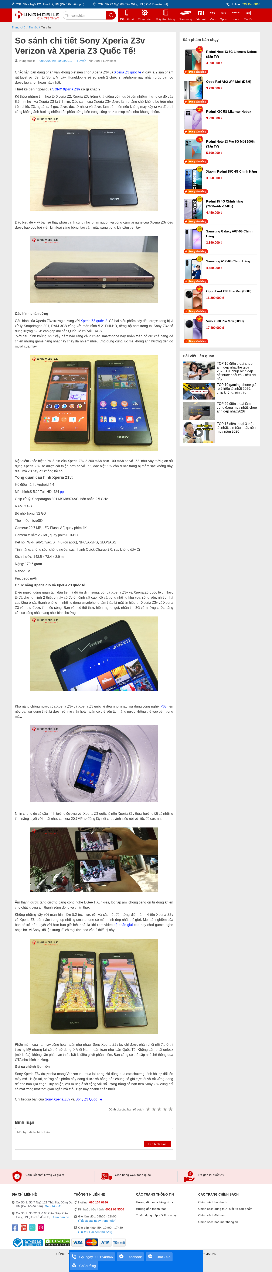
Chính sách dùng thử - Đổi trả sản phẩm (225, 1208)
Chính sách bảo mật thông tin (218, 1222)
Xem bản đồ (53, 1206)
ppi (62, 492)
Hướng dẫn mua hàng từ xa (154, 1202)
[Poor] (153, 1109)
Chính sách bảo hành (212, 1202)
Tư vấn (81, 60)
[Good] (159, 1109)
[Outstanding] (170, 1109)
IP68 (163, 706)
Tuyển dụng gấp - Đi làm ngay (156, 1215)
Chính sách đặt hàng (212, 1215)
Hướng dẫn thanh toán (151, 1208)
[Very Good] (164, 1109)
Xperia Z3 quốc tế (127, 72)
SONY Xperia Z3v (66, 89)
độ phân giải (123, 925)
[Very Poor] (148, 1109)
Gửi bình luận (157, 1144)
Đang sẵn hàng (197, 71)
